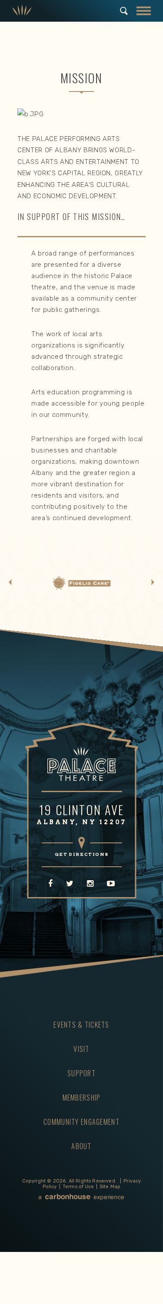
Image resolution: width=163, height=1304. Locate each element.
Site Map (110, 1186)
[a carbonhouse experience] (81, 1197)
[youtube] (111, 884)
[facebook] (50, 884)
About (81, 1146)
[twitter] (69, 884)
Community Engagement (81, 1122)
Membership (82, 1097)
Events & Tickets (81, 1024)
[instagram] (90, 884)
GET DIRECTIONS (81, 854)
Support (81, 1073)
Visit (81, 1049)
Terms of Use (78, 1186)
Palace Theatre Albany (22, 10)
